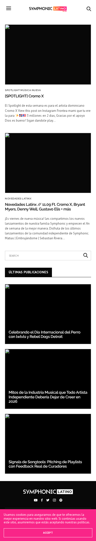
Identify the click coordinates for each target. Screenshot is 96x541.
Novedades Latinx (18, 198)
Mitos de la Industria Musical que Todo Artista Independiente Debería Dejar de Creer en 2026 (48, 397)
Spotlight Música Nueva (23, 90)
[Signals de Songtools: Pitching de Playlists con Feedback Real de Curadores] (48, 444)
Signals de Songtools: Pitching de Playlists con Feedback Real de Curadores (45, 464)
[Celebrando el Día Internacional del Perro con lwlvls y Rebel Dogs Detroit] (48, 314)
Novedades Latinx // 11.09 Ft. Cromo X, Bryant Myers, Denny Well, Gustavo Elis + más (45, 206)
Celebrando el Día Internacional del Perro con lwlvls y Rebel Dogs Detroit (44, 334)
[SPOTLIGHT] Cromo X (24, 96)
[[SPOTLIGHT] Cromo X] (48, 54)
